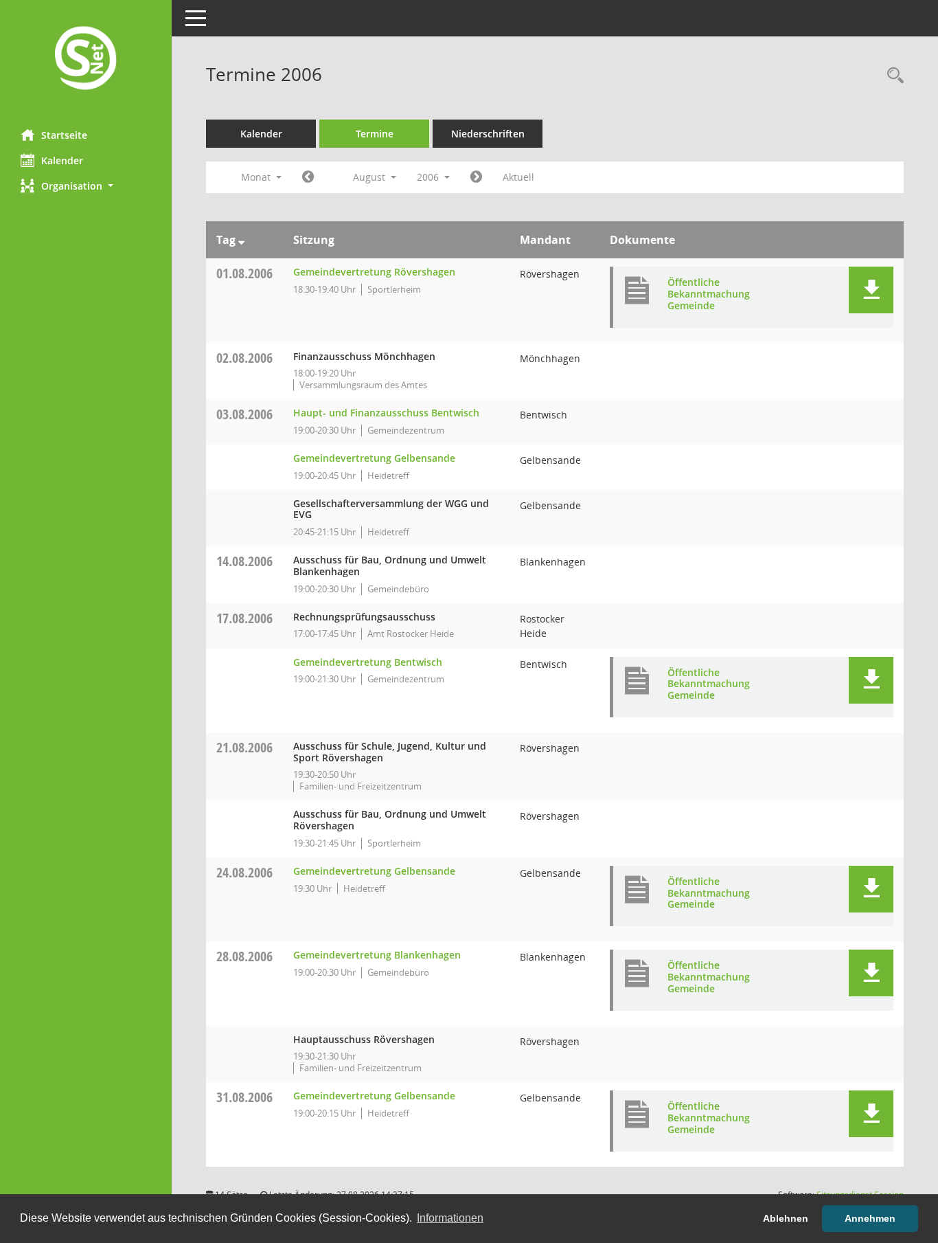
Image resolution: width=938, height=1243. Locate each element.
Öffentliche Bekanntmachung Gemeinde (708, 294)
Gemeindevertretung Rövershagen (374, 271)
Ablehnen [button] (785, 1218)
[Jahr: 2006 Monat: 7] (308, 177)
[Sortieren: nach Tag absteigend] (241, 239)
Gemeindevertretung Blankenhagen (377, 954)
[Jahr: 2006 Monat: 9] (476, 177)
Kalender (62, 160)
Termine (374, 133)
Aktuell (518, 176)
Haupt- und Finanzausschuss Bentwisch (386, 412)
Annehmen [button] (870, 1218)
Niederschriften (488, 133)
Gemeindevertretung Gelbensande (374, 457)
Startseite (64, 135)
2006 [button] (429, 176)
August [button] (370, 176)
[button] (86, 186)
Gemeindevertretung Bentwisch (367, 662)
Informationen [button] (450, 1218)
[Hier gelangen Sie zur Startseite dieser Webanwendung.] (86, 59)
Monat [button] (257, 176)
